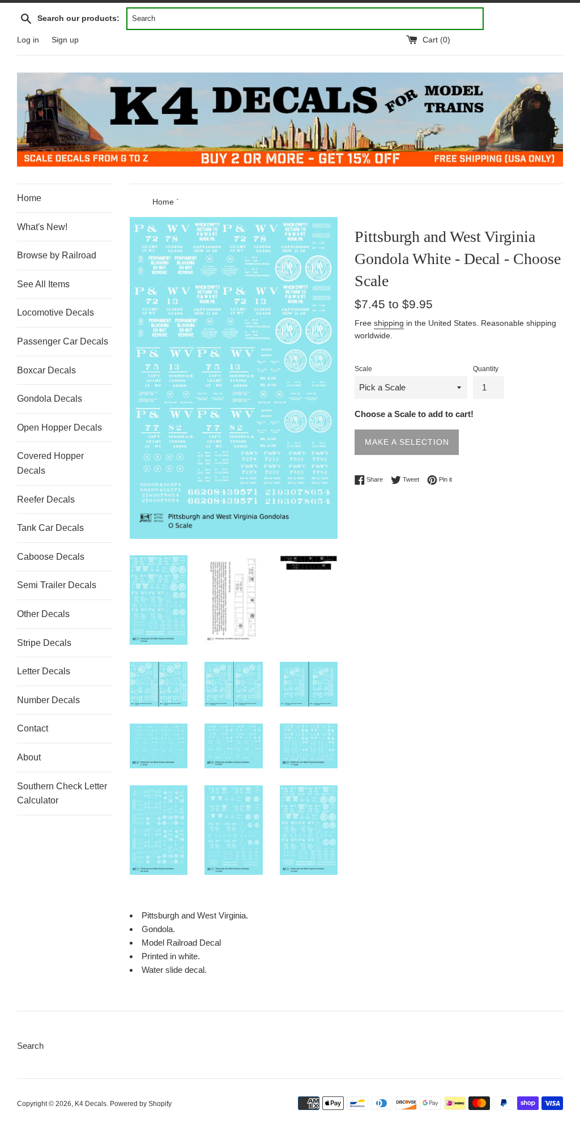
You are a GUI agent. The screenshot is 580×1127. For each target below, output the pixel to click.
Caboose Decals (50, 557)
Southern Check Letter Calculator (62, 793)
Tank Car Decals (50, 528)
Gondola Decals (49, 398)
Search (30, 1046)
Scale (363, 369)
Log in (28, 40)
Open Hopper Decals (59, 427)
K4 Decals (90, 1104)
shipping (389, 323)
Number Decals (48, 700)
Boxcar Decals (46, 370)
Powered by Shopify (141, 1104)
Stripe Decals (44, 643)
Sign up (65, 40)
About (29, 757)
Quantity (485, 369)
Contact (32, 728)
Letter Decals (43, 671)
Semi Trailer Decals (56, 585)
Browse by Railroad (56, 255)
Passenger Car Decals (62, 341)
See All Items (43, 284)
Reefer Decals (46, 499)
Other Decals (43, 614)
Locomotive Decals (55, 312)
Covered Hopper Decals (50, 463)
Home (29, 198)
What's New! (42, 227)
